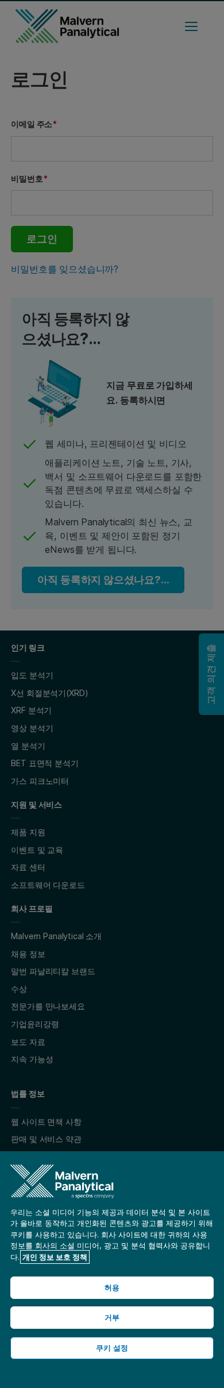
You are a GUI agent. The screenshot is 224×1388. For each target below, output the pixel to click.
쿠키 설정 (112, 1347)
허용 (112, 1287)
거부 (112, 1317)
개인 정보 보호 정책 (54, 1257)
